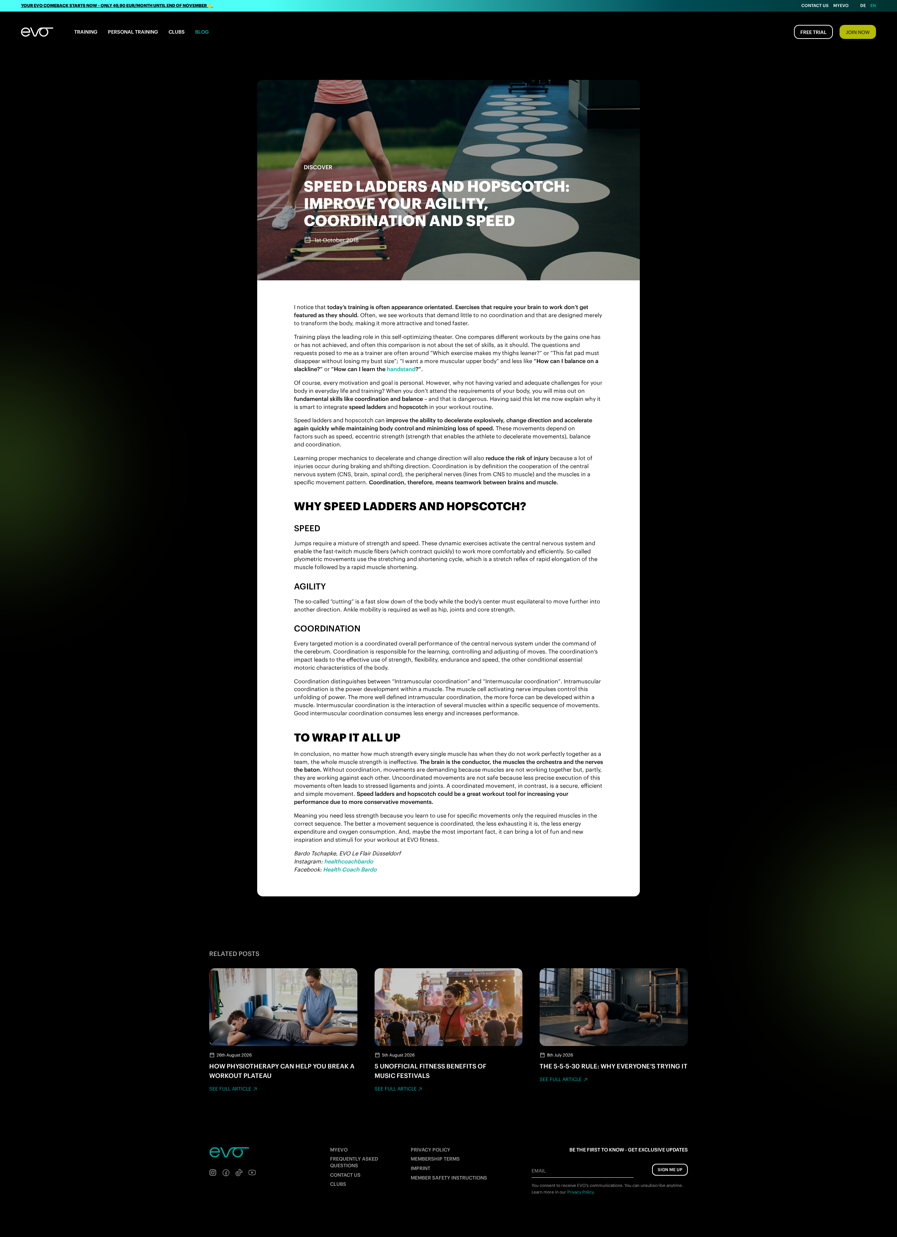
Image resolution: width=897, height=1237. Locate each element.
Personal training (133, 32)
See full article (230, 1089)
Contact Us (815, 5)
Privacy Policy (430, 1150)
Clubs (177, 32)
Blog (202, 32)
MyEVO (339, 1150)
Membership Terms (435, 1159)
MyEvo (841, 5)
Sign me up (670, 1169)
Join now (858, 32)
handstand (401, 369)
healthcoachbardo (348, 861)
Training (85, 32)
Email (539, 1170)
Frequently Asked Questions (354, 1162)
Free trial (813, 32)
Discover (318, 167)
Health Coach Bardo (350, 869)
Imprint (420, 1168)
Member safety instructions (449, 1178)
